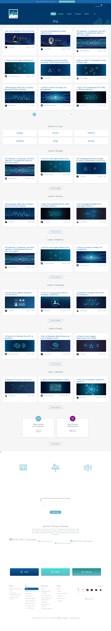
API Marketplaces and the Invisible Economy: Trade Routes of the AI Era (55, 61)
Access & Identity (30, 601)
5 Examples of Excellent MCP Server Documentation (90, 294)
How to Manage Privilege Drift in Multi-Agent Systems (88, 205)
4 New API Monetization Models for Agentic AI (90, 381)
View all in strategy (55, 188)
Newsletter (44, 602)
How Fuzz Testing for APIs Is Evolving (19, 31)
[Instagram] (100, 590)
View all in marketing (55, 320)
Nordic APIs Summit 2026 (15, 589)
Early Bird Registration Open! (67, 1)
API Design (28, 596)
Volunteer (60, 601)
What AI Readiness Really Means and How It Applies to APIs (55, 337)
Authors (59, 591)
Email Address (55, 497)
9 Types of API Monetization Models (55, 380)
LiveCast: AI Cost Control (14, 598)
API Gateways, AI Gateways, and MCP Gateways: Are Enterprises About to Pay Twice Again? (91, 33)
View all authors (55, 443)
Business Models (30, 603)
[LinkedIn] (87, 590)
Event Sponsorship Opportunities (46, 598)
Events (69, 14)
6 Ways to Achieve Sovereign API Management (53, 88)
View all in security (55, 231)
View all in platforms (56, 277)
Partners (78, 14)
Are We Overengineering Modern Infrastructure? (53, 32)
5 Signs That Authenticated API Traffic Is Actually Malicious (90, 88)
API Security (28, 593)
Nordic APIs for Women (45, 605)
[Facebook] (91, 590)
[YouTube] (96, 590)
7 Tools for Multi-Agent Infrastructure (19, 60)
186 (71, 114)
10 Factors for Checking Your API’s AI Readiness (19, 337)
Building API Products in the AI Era (18, 380)
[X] (78, 590)
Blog (53, 14)
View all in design (55, 364)
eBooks (61, 14)
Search (94, 14)
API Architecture (30, 605)
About (86, 14)
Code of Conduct (62, 593)
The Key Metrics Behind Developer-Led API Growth (18, 294)
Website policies (74, 618)
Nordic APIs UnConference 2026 (14, 594)
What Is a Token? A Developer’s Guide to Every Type (91, 61)
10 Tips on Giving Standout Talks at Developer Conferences (54, 294)
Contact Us (60, 596)
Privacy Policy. (79, 508)
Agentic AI (28, 591)
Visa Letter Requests (47, 608)
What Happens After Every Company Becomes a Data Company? (19, 88)
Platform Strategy (30, 598)
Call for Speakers (46, 595)
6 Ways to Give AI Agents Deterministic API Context (86, 337)
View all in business (55, 407)
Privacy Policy (61, 598)
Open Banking (29, 608)
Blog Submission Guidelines (46, 592)
